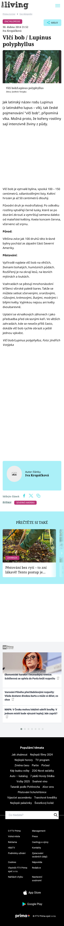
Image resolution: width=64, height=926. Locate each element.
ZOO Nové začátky (43, 770)
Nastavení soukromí (37, 879)
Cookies (12, 862)
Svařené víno (39, 781)
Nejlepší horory (24, 760)
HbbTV (11, 847)
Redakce (36, 867)
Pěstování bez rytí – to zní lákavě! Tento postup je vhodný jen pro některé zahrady (26, 570)
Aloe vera (48, 786)
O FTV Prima (14, 830)
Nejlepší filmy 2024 (41, 754)
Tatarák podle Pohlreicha (25, 786)
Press (35, 836)
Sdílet (51, 23)
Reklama (12, 842)
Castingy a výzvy (40, 842)
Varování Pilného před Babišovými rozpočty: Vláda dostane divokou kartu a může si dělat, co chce (31, 696)
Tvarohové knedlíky (45, 797)
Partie (35, 765)
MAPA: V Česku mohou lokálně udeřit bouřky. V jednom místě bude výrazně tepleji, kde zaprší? (31, 711)
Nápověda (37, 862)
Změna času (22, 765)
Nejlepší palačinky (21, 803)
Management (38, 830)
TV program (42, 760)
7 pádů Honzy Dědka (42, 776)
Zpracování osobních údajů (39, 855)
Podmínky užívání (16, 853)
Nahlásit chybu (15, 877)
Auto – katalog (19, 776)
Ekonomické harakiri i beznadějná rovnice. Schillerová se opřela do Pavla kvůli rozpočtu (30, 676)
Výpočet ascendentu (19, 797)
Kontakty (36, 847)
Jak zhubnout (19, 754)
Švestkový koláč (44, 803)
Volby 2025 (23, 781)
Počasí (45, 765)
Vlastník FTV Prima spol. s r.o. (17, 869)
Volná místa (14, 836)
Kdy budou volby (19, 770)
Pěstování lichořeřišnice (32, 792)
